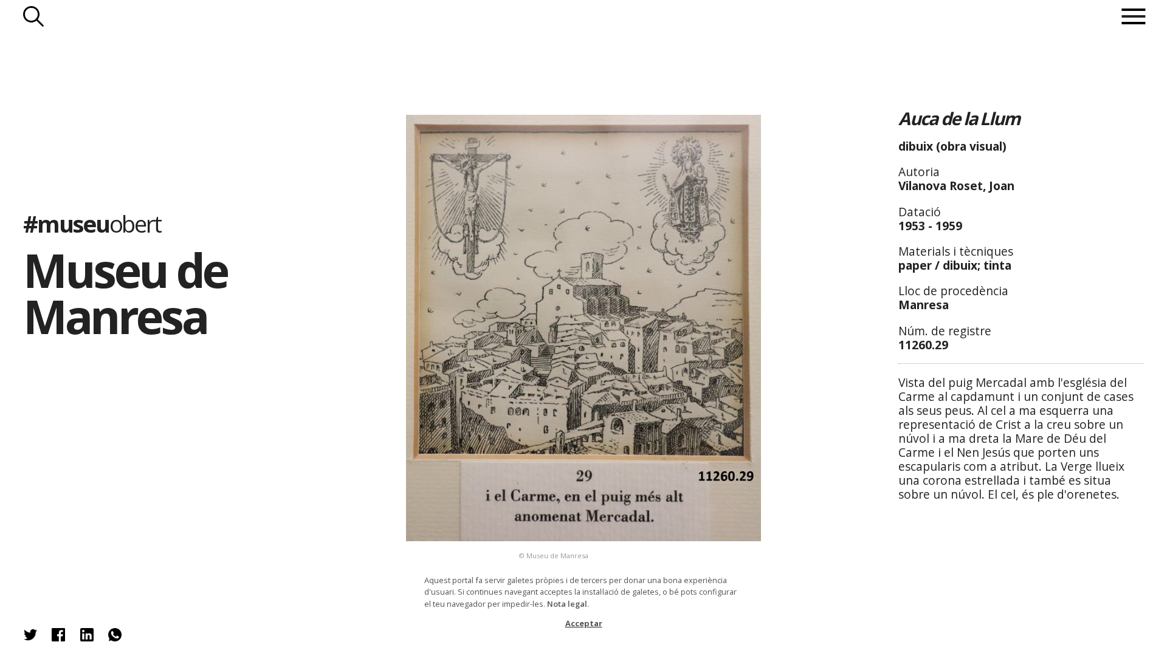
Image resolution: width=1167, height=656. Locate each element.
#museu (92, 223)
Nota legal (567, 603)
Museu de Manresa (125, 293)
